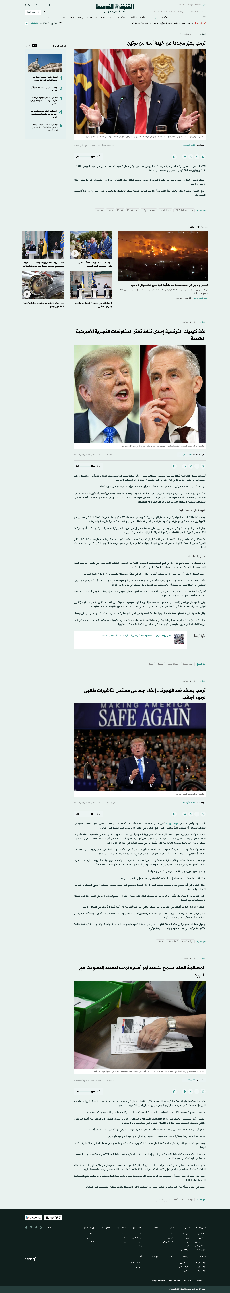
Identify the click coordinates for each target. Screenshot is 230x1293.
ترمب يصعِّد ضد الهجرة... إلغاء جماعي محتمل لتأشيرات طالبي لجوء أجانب (45, 127)
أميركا (120, 210)
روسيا (110, 210)
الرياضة (89, 18)
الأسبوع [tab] (28, 46)
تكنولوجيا (111, 18)
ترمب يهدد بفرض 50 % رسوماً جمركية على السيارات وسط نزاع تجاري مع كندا (137, 635)
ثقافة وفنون (133, 18)
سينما (140, 1242)
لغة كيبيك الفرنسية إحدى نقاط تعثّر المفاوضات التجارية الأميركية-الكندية (44, 100)
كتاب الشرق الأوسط (167, 1242)
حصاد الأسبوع (185, 1263)
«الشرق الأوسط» (189, 145)
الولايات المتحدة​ (186, 34)
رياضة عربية (202, 1267)
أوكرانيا (99, 210)
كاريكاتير (171, 1238)
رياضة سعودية (201, 1263)
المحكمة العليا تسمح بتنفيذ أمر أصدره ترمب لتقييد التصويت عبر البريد (44, 114)
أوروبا (188, 1238)
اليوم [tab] (34, 46)
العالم (156, 18)
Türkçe (190, 5)
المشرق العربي (198, 1246)
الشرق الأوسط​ (166, 18)
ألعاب (55, 18)
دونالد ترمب (165, 210)
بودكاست (64, 18)
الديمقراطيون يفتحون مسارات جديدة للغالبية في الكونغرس (45, 79)
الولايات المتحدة (185, 1234)
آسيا (188, 1242)
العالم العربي (202, 1234)
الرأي (150, 18)
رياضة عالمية (202, 1271)
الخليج (201, 1238)
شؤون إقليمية (201, 1250)
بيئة (124, 1242)
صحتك (123, 1234)
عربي (204, 5)
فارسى (179, 5)
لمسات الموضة (89, 1242)
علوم (124, 1238)
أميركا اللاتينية (185, 1250)
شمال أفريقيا (199, 1242)
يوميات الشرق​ (100, 18)
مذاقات (91, 1234)
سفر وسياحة (89, 1238)
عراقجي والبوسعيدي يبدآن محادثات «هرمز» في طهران (170, 23)
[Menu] (204, 17)
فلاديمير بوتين (148, 210)
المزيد (48, 18)
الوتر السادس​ (137, 1238)
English (198, 5)
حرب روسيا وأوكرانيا (184, 210)
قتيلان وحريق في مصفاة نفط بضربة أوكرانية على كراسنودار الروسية (169, 285)
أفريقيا (187, 1246)
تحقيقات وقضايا (184, 1267)
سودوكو (139, 1267)
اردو (184, 5)
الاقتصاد (142, 18)
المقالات (171, 1234)
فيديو (72, 18)
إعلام (140, 1246)
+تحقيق (187, 1271)
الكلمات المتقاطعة (136, 1263)
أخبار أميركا (132, 210)
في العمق (80, 18)
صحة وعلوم (121, 18)
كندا (151, 664)
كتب (140, 1234)
